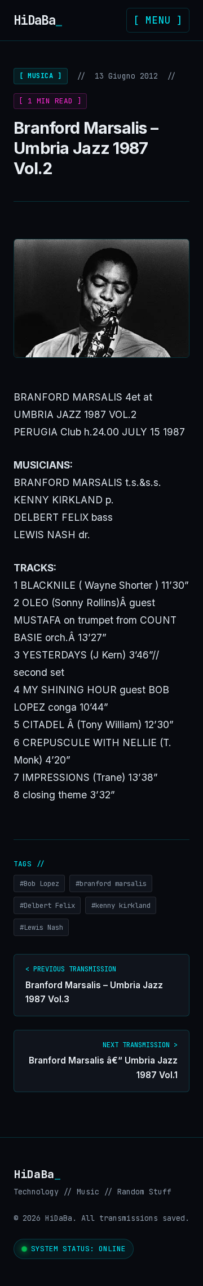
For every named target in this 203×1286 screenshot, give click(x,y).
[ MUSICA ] (40, 75)
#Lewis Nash (41, 927)
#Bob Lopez (39, 883)
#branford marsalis (111, 883)
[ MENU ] (158, 19)
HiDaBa (38, 20)
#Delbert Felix (47, 905)
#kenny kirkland (121, 905)
